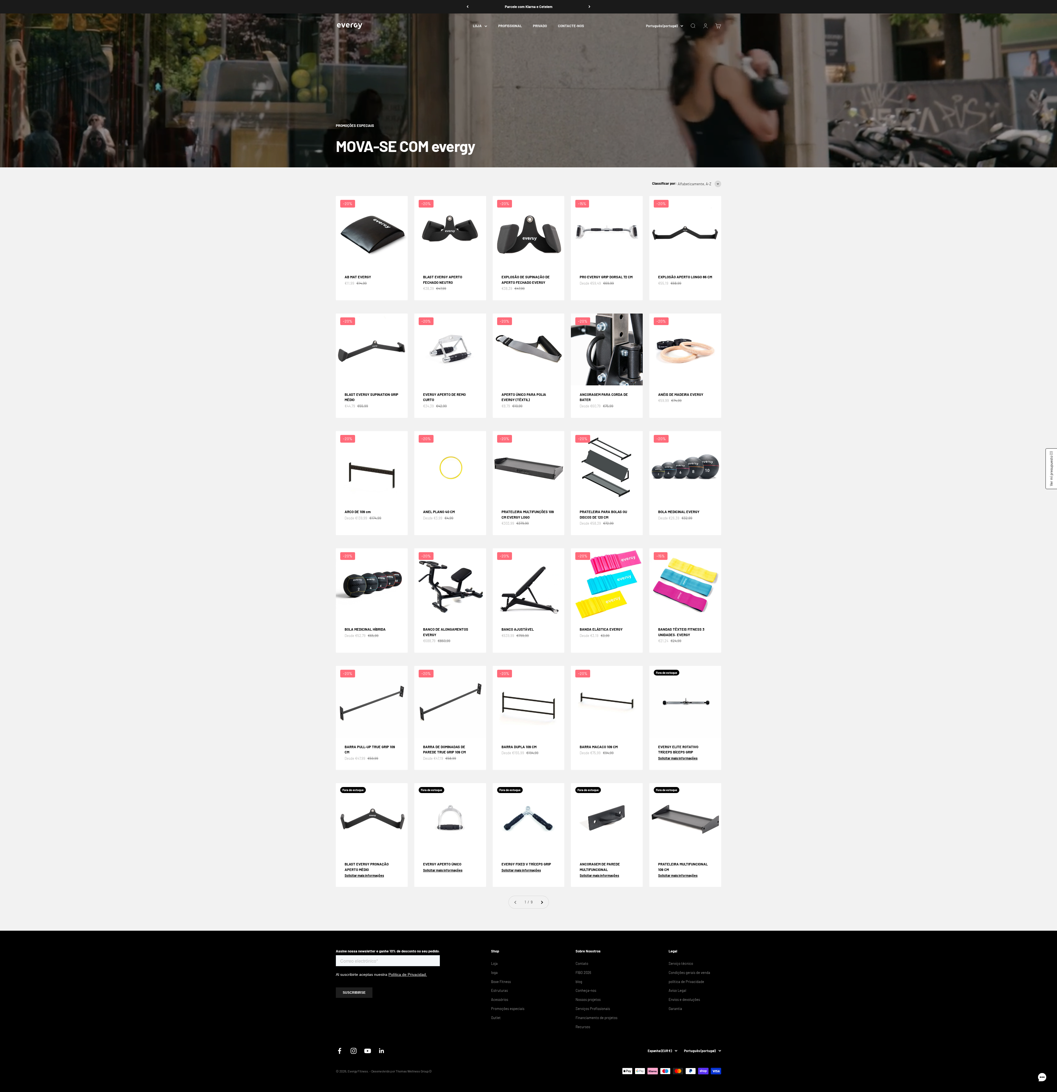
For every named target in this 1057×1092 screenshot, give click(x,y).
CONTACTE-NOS (571, 26)
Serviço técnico (681, 963)
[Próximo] (589, 7)
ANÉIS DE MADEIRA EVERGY (680, 394)
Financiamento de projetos (596, 1017)
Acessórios (499, 999)
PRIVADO (540, 26)
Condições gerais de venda (689, 972)
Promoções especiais (507, 1008)
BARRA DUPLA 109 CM (519, 747)
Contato (582, 963)
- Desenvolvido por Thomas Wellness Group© (400, 1071)
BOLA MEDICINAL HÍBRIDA (365, 629)
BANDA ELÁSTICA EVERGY (601, 629)
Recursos (583, 1027)
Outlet (496, 1017)
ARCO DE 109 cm (358, 512)
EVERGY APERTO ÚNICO (442, 864)
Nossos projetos (588, 999)
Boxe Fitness (501, 981)
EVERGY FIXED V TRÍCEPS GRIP (526, 864)
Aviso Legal (677, 990)
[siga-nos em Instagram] (353, 1051)
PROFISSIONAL (510, 26)
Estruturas (499, 990)
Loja (494, 963)
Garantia (675, 1008)
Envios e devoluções (684, 999)
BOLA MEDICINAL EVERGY (678, 512)
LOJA (477, 26)
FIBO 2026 (583, 972)
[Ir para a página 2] (542, 902)
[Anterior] (467, 7)
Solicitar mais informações (678, 758)
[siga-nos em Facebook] (339, 1051)
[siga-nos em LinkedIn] (381, 1051)
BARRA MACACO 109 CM (599, 747)
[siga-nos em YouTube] (367, 1051)
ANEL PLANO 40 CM (439, 512)
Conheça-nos (586, 990)
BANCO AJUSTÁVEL (518, 629)
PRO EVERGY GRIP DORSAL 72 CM (606, 277)
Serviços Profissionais (593, 1008)
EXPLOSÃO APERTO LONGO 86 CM (685, 277)
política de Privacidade (686, 981)
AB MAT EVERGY (358, 277)
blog (579, 981)
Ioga (494, 972)
